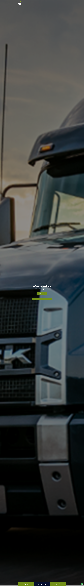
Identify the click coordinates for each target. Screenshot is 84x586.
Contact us (42, 293)
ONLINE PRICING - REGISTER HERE (42, 298)
